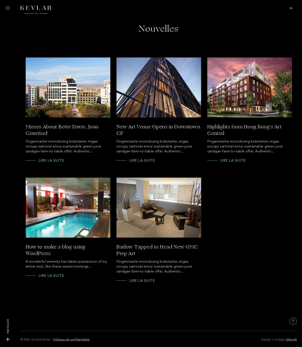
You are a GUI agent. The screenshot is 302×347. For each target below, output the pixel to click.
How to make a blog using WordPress (56, 250)
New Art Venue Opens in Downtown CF (158, 130)
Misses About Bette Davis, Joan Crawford (62, 130)
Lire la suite (51, 160)
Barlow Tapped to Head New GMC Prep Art (157, 250)
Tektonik (291, 339)
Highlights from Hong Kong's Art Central (244, 130)
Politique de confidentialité (71, 339)
